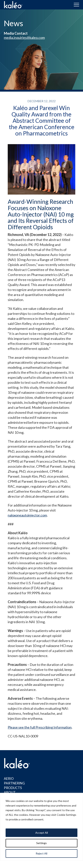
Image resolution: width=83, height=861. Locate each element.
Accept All (41, 832)
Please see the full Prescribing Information (40, 727)
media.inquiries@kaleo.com (24, 37)
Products (13, 788)
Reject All (41, 853)
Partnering (14, 783)
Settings (41, 843)
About (10, 792)
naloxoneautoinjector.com (27, 515)
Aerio (9, 779)
